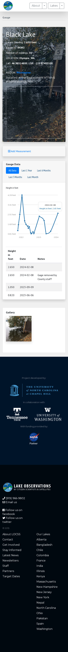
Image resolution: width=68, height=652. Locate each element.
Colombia (42, 555)
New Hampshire (47, 586)
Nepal (40, 602)
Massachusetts (46, 581)
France (41, 560)
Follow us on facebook (12, 512)
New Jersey (44, 592)
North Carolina (46, 607)
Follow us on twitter (12, 520)
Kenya (40, 576)
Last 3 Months (15, 177)
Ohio (39, 613)
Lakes (54, 5)
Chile (39, 550)
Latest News (10, 555)
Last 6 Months (44, 170)
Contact (7, 539)
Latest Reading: (21, 42)
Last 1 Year (27, 170)
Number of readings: (19, 52)
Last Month (32, 177)
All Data (12, 170)
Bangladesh (44, 544)
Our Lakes (43, 534)
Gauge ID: (15, 47)
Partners (8, 571)
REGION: (18, 72)
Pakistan (42, 618)
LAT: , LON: (29, 63)
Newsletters (10, 560)
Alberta (41, 539)
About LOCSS (11, 534)
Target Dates (11, 576)
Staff (5, 565)
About (36, 5)
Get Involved (11, 544)
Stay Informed (11, 550)
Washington (24, 72)
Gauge (6, 17)
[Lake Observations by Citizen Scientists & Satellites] (8, 6)
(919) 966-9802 (15, 498)
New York (42, 597)
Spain (40, 623)
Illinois (40, 571)
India (39, 565)
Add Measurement (20, 151)
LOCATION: (20, 58)
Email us (11, 502)
